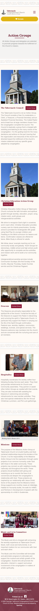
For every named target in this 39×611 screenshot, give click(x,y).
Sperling (19, 605)
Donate (20, 19)
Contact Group (31, 108)
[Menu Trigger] (34, 12)
